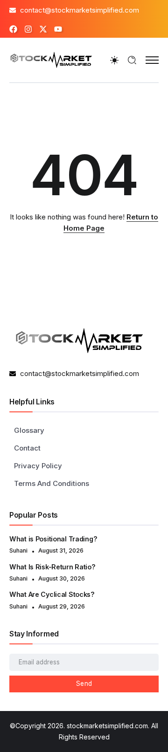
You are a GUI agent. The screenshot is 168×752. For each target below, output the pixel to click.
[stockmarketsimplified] (51, 59)
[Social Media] (13, 29)
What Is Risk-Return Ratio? (52, 567)
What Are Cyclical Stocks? (52, 594)
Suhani (18, 550)
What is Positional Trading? (54, 539)
